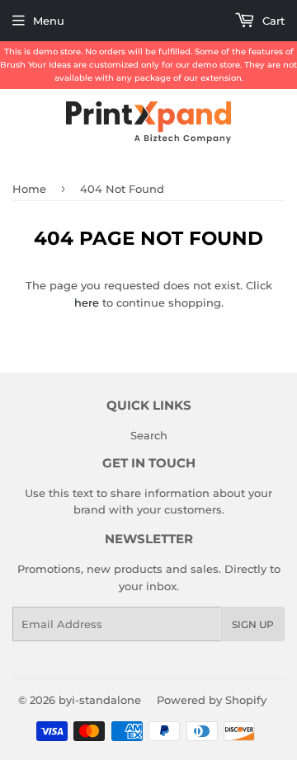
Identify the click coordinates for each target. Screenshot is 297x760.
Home (29, 188)
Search (148, 435)
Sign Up (253, 624)
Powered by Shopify (211, 699)
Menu (48, 20)
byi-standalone (100, 699)
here (86, 302)
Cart (272, 20)
